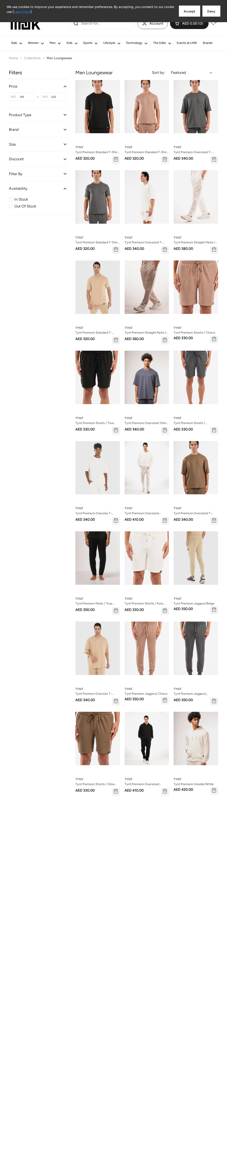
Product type (20, 115)
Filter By (15, 174)
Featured (178, 72)
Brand (14, 129)
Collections (32, 58)
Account (156, 23)
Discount (16, 159)
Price (13, 86)
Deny (211, 11)
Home (13, 58)
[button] (189, 23)
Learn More (22, 12)
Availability (18, 188)
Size (12, 144)
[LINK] (25, 23)
